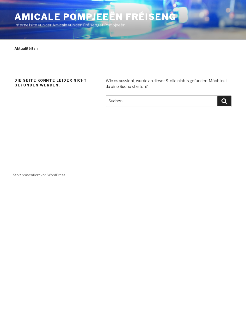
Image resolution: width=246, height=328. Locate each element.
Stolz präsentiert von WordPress (39, 175)
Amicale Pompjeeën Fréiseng (95, 17)
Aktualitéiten (26, 48)
